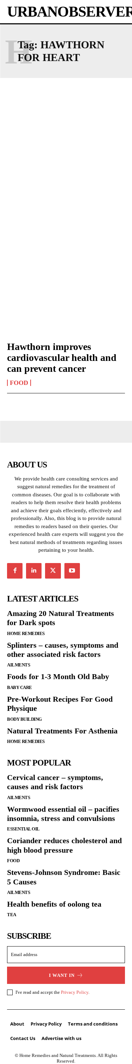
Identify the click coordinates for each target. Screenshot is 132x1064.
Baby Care (19, 687)
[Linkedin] (34, 571)
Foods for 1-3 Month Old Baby (58, 676)
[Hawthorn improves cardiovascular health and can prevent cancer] (66, 299)
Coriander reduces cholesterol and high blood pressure (64, 845)
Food (19, 383)
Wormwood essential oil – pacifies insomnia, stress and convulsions (63, 814)
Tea (11, 914)
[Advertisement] (66, 162)
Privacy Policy (74, 992)
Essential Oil (23, 829)
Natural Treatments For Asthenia (62, 730)
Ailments (18, 664)
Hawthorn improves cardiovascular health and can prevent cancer (62, 357)
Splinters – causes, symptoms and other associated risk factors (62, 650)
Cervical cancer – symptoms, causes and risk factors (55, 782)
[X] (53, 571)
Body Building (24, 719)
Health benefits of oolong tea (54, 904)
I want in (62, 975)
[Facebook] (15, 571)
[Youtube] (72, 571)
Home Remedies (26, 633)
